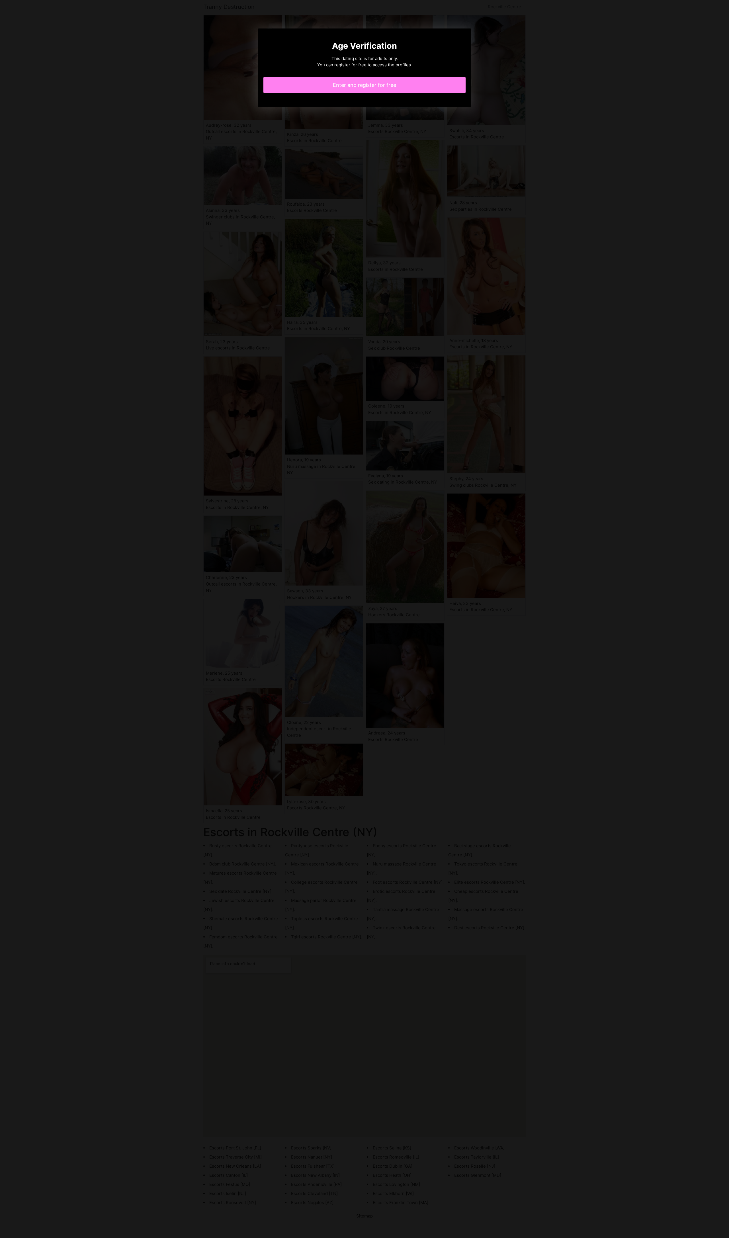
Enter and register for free (364, 85)
